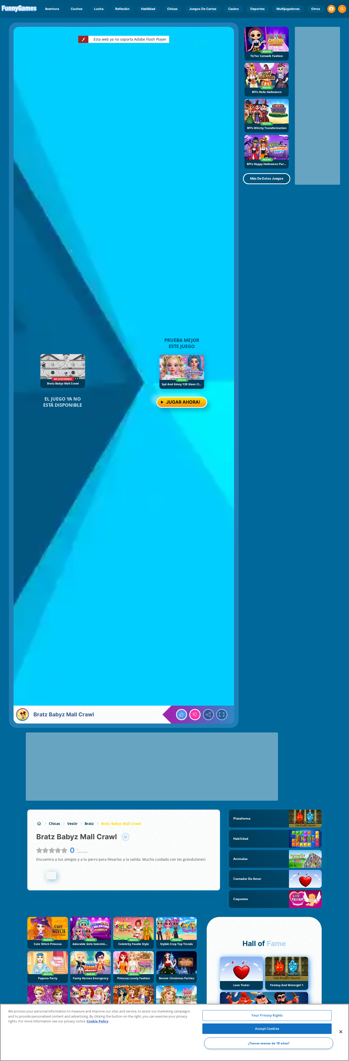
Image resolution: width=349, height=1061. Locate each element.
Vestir (72, 823)
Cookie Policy (97, 1021)
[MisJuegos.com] (39, 823)
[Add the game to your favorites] (126, 837)
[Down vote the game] (195, 714)
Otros (315, 9)
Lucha (98, 9)
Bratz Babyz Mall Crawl (121, 823)
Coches (77, 9)
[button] (331, 9)
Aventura (52, 9)
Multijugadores (288, 9)
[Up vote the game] (181, 714)
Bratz (89, 823)
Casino (233, 9)
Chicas (172, 9)
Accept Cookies (267, 1028)
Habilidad (148, 9)
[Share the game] (208, 714)
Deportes (257, 9)
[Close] (340, 1031)
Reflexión (122, 9)
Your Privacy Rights (267, 1015)
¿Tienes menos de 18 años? (268, 1043)
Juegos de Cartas (202, 9)
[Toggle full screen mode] (221, 714)
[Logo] (19, 9)
